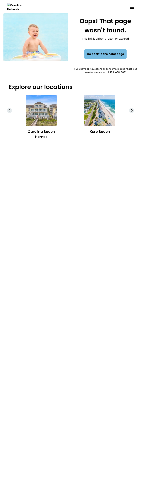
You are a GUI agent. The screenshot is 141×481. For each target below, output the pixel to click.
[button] (131, 110)
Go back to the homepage (105, 54)
